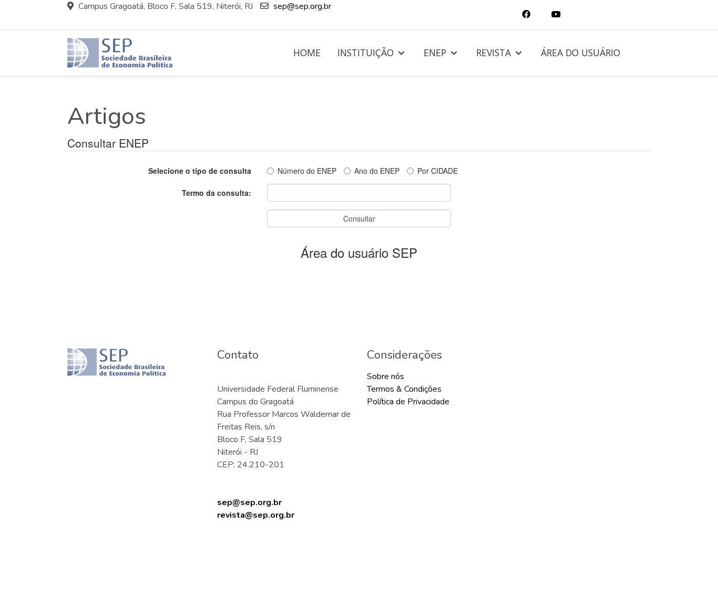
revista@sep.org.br (255, 515)
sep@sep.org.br (302, 6)
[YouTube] (556, 14)
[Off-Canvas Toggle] (642, 53)
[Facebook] (526, 14)
